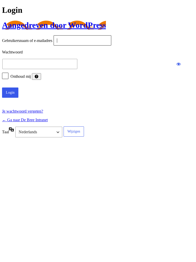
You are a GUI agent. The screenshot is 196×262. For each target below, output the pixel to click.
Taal (5, 132)
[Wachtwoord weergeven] (179, 64)
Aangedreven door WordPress (54, 25)
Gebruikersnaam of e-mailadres (27, 41)
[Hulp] (36, 76)
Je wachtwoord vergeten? (22, 111)
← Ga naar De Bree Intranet (25, 120)
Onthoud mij (20, 76)
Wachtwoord (12, 52)
